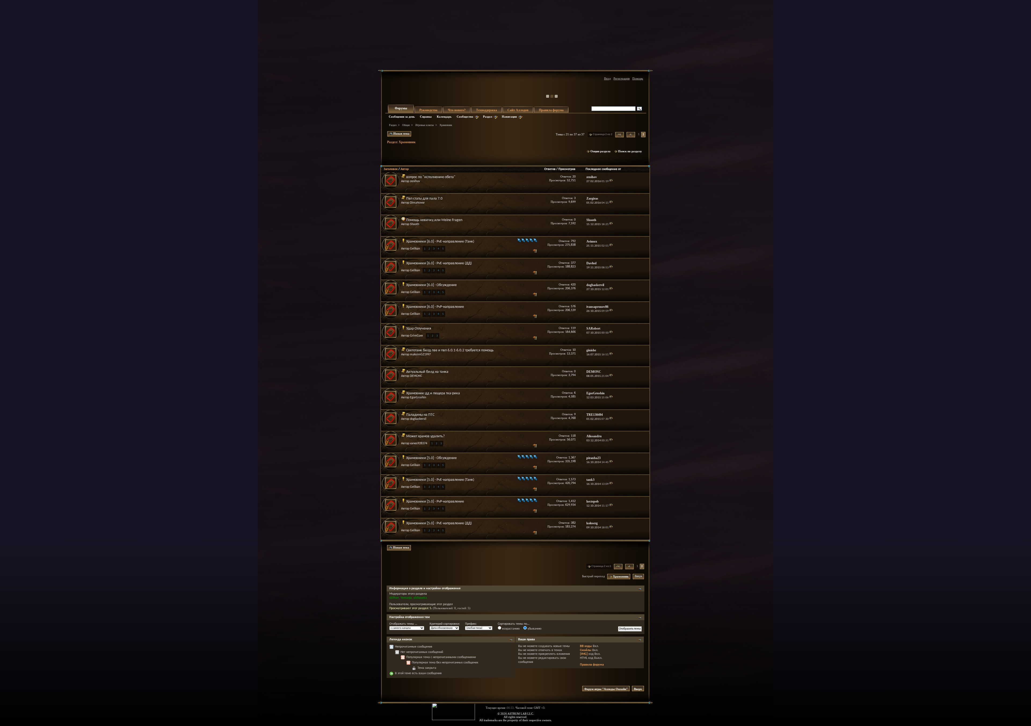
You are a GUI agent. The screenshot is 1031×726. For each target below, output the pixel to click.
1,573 (572, 479)
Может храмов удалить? (425, 436)
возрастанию (510, 628)
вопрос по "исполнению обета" (430, 177)
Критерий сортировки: (445, 624)
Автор (405, 169)
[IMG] (584, 654)
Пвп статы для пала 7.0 (424, 199)
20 (574, 176)
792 (573, 241)
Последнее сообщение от (603, 169)
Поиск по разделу (630, 151)
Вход (607, 78)
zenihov (415, 181)
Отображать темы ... (403, 624)
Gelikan (415, 248)
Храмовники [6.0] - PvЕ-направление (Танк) (440, 242)
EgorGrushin (418, 397)
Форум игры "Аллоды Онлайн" (606, 689)
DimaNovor (417, 202)
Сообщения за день (402, 116)
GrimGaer (416, 335)
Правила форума (551, 110)
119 (573, 328)
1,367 (572, 457)
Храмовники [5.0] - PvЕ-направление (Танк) (440, 480)
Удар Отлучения (418, 329)
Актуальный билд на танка (427, 372)
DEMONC (416, 376)
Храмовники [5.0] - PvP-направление (435, 502)
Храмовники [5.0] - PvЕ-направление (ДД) (439, 523)
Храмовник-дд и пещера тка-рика (433, 393)
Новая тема (401, 133)
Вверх (638, 576)
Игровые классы (424, 125)
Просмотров (566, 169)
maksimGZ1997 (420, 354)
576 (573, 306)
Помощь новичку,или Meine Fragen (434, 220)
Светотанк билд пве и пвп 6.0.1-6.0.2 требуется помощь (450, 350)
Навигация (509, 116)
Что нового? (457, 110)
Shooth (414, 224)
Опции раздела (600, 151)
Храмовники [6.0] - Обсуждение (431, 285)
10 (574, 350)
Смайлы (585, 650)
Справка (426, 116)
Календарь (444, 116)
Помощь (637, 78)
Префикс (471, 624)
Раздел (487, 116)
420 (573, 284)
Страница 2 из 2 (602, 134)
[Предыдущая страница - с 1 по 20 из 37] (630, 135)
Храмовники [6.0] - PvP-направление (435, 307)
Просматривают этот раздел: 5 (410, 608)
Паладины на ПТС (420, 415)
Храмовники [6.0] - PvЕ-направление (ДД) (439, 263)
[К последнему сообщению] (611, 181)
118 (573, 436)
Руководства (428, 110)
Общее (406, 125)
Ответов (550, 169)
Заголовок (391, 169)
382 (573, 523)
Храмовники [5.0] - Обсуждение (431, 458)
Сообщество (465, 116)
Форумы (401, 108)
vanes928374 (418, 443)
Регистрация (621, 78)
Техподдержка (486, 110)
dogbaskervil (418, 419)
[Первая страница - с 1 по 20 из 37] (619, 135)
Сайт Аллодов (517, 110)
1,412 (572, 501)
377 (573, 263)
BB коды (586, 646)
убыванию (534, 628)
